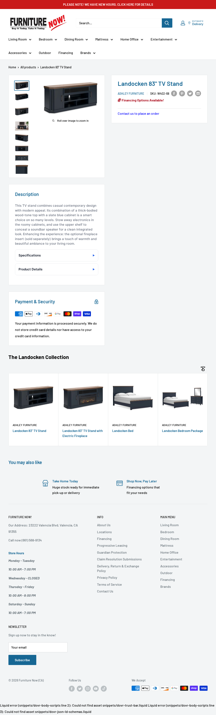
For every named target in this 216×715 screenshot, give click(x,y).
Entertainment (162, 39)
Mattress (101, 39)
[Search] (167, 23)
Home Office (129, 39)
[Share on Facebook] (174, 93)
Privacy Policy (107, 577)
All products (28, 67)
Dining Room (74, 39)
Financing (65, 53)
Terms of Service (109, 584)
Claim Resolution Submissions (119, 559)
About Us (104, 525)
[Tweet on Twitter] (190, 93)
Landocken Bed (122, 431)
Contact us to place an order (138, 113)
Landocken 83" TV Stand (29, 431)
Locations (104, 532)
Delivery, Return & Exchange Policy (118, 568)
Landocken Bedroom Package (182, 431)
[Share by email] (198, 93)
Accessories (17, 53)
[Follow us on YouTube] (96, 689)
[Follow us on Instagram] (88, 689)
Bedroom (46, 39)
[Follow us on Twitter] (80, 689)
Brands (85, 53)
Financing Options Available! (142, 100)
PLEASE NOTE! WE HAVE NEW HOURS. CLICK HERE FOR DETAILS (108, 4)
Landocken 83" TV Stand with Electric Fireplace (82, 433)
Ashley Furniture (131, 93)
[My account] (183, 23)
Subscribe (22, 660)
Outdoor (45, 53)
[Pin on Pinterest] (182, 93)
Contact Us (105, 591)
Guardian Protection (112, 552)
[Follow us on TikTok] (104, 689)
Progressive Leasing (112, 545)
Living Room (17, 39)
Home (12, 67)
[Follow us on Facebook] (72, 689)
